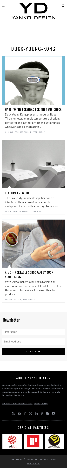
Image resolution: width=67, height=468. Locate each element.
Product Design (23, 132)
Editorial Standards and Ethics (17, 403)
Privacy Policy (40, 403)
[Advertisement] (33, 33)
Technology (39, 132)
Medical (9, 132)
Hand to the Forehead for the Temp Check (33, 109)
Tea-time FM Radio (17, 193)
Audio (8, 211)
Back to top (32, 463)
